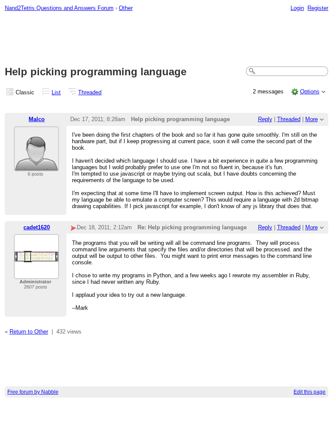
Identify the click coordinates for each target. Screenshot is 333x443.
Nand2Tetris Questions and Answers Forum (59, 8)
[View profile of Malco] (36, 166)
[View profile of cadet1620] (36, 273)
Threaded (89, 92)
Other (126, 8)
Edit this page (310, 392)
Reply (265, 119)
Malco (37, 119)
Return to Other (29, 331)
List (56, 92)
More (311, 119)
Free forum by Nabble (33, 392)
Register (317, 8)
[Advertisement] (167, 39)
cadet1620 (36, 227)
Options (310, 91)
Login (297, 8)
